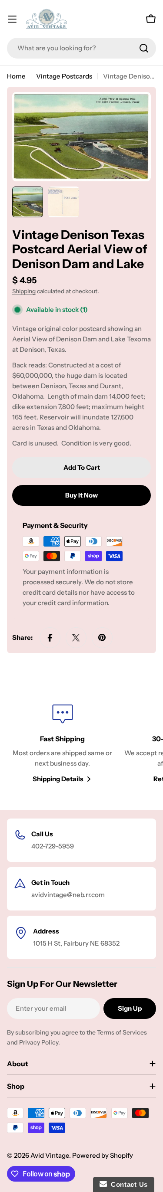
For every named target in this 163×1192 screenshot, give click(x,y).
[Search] (144, 48)
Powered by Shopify (102, 1155)
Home (16, 76)
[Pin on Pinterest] (102, 637)
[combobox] (81, 48)
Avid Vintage (49, 1155)
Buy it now (81, 495)
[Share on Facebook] (50, 637)
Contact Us (127, 1184)
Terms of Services (122, 1032)
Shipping (24, 291)
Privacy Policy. (39, 1042)
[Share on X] (76, 637)
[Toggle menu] (12, 19)
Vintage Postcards (64, 76)
